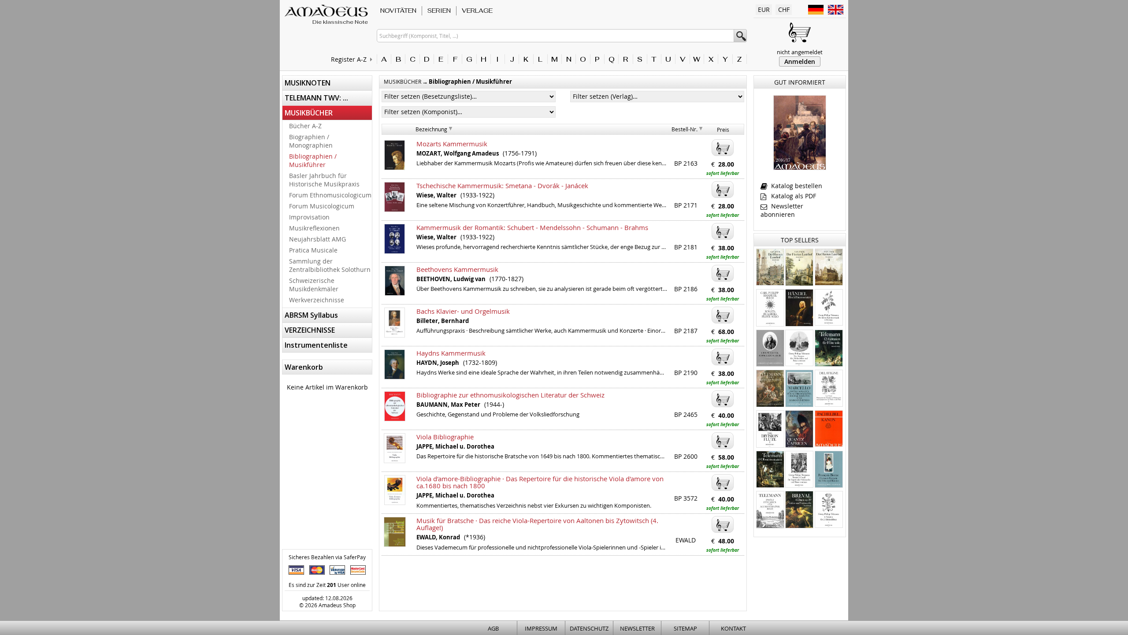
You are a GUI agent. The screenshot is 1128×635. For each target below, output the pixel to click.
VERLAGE (477, 11)
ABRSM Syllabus (311, 315)
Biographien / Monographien (311, 141)
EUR (764, 9)
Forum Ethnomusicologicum (330, 195)
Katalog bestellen (795, 186)
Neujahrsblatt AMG (317, 239)
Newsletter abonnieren (782, 210)
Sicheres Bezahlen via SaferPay (327, 557)
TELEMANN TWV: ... (316, 98)
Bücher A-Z (305, 126)
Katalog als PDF (792, 196)
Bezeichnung (431, 129)
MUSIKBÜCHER (309, 113)
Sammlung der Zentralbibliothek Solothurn (330, 265)
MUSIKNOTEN (307, 83)
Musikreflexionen (314, 228)
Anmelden (799, 61)
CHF (783, 9)
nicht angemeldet (800, 52)
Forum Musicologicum (321, 206)
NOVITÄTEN (398, 11)
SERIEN (439, 11)
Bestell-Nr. (685, 129)
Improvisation (309, 217)
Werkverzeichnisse (316, 300)
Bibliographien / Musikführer (313, 160)
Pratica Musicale (313, 250)
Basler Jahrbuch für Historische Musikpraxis (324, 179)
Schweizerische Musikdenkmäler (313, 284)
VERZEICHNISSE (310, 330)
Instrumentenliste (316, 345)
